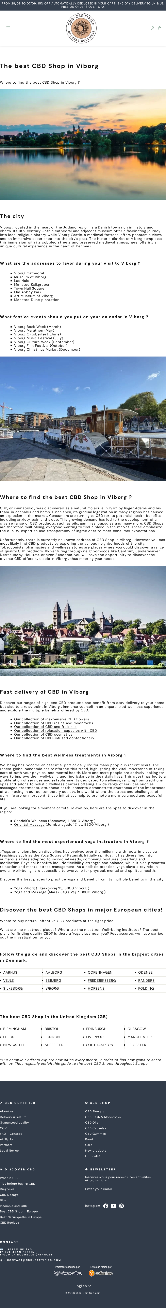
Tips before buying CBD (17, 1183)
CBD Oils (91, 1122)
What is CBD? (10, 1178)
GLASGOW (137, 1029)
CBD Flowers (94, 1111)
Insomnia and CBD (13, 1206)
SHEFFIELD (54, 1045)
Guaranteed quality (14, 1122)
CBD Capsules (95, 1128)
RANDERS (146, 980)
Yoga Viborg (24, 888)
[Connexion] (153, 28)
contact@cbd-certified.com (34, 1260)
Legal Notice (9, 1150)
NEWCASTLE (14, 1045)
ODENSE (145, 972)
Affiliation (7, 1139)
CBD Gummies (95, 1134)
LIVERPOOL (96, 1037)
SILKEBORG (13, 988)
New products (95, 1150)
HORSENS (96, 988)
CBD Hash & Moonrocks (103, 1117)
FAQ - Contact (11, 1134)
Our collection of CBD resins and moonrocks (53, 723)
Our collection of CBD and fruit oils (45, 726)
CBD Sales (92, 1156)
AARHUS (10, 972)
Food (89, 1139)
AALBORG (54, 972)
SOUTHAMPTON (99, 1045)
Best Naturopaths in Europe (21, 1217)
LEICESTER (137, 1045)
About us (7, 1111)
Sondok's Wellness (30, 821)
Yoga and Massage (30, 892)
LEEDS (8, 1037)
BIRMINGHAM (14, 1029)
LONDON (52, 1037)
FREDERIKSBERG (102, 980)
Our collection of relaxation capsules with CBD (55, 730)
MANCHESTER (140, 1037)
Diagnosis (7, 1189)
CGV (3, 1128)
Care (88, 1145)
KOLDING (146, 988)
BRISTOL (52, 1029)
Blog (3, 1200)
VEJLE (8, 980)
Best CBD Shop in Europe (19, 1211)
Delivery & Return (13, 1117)
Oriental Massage (29, 824)
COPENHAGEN (100, 972)
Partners (6, 1145)
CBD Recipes (9, 1222)
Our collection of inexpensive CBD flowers (51, 719)
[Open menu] (8, 28)
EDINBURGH (96, 1029)
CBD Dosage (9, 1195)
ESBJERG (53, 980)
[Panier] (159, 28)
